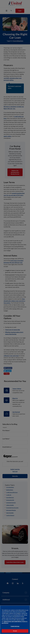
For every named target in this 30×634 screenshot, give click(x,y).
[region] (15, 619)
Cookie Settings (15, 626)
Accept (15, 631)
